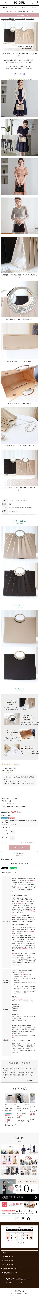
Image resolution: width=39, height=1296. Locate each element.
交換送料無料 (21, 11)
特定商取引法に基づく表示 (9, 1269)
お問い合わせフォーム (22, 999)
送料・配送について (7, 1256)
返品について (19, 855)
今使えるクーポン (11, 11)
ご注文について (6, 1252)
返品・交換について (7, 1264)
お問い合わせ (20, 903)
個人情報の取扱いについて (9, 1273)
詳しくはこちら (31, 1080)
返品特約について (6, 859)
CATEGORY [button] (4, 7)
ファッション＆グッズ (20, 18)
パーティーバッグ (30, 18)
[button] (2, 1110)
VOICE (24, 7)
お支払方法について (7, 1260)
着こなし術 (30, 11)
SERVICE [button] (14, 7)
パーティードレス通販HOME (7, 18)
